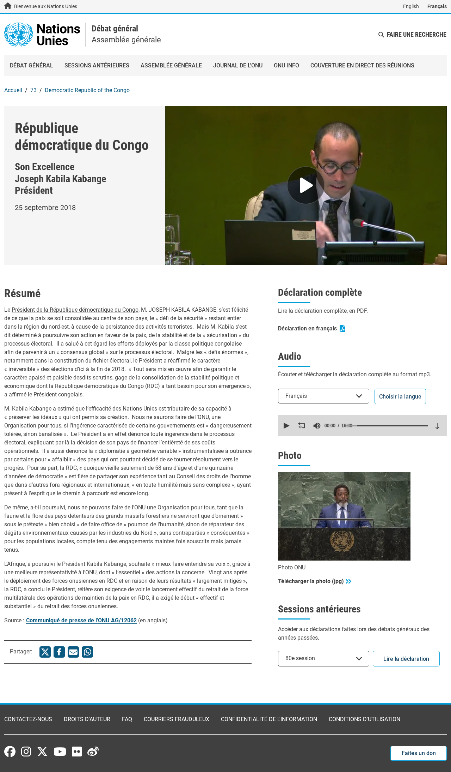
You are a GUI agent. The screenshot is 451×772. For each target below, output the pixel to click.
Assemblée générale (171, 65)
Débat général (115, 29)
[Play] (306, 185)
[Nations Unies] (42, 34)
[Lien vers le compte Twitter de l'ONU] (42, 752)
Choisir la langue (400, 396)
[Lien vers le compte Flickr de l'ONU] (77, 751)
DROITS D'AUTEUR (87, 719)
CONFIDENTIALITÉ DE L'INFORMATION (269, 719)
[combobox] (323, 396)
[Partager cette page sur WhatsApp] (87, 652)
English (411, 6)
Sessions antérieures (96, 65)
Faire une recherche (416, 34)
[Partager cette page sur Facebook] (59, 652)
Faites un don (419, 753)
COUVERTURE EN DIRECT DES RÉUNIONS (362, 65)
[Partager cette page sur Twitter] (45, 652)
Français (437, 6)
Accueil (13, 90)
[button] (286, 425)
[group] (317, 425)
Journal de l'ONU (237, 65)
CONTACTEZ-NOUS (28, 719)
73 (33, 90)
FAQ (127, 719)
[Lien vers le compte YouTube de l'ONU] (60, 751)
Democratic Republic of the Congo (87, 90)
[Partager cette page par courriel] (73, 652)
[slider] (387, 426)
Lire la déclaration (406, 659)
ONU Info (286, 65)
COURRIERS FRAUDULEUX (176, 719)
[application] (362, 425)
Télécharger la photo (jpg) (311, 581)
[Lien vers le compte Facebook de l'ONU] (10, 751)
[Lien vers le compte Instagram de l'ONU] (26, 751)
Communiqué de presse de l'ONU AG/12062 (81, 620)
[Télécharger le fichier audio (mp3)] (437, 426)
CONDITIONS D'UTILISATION (364, 719)
